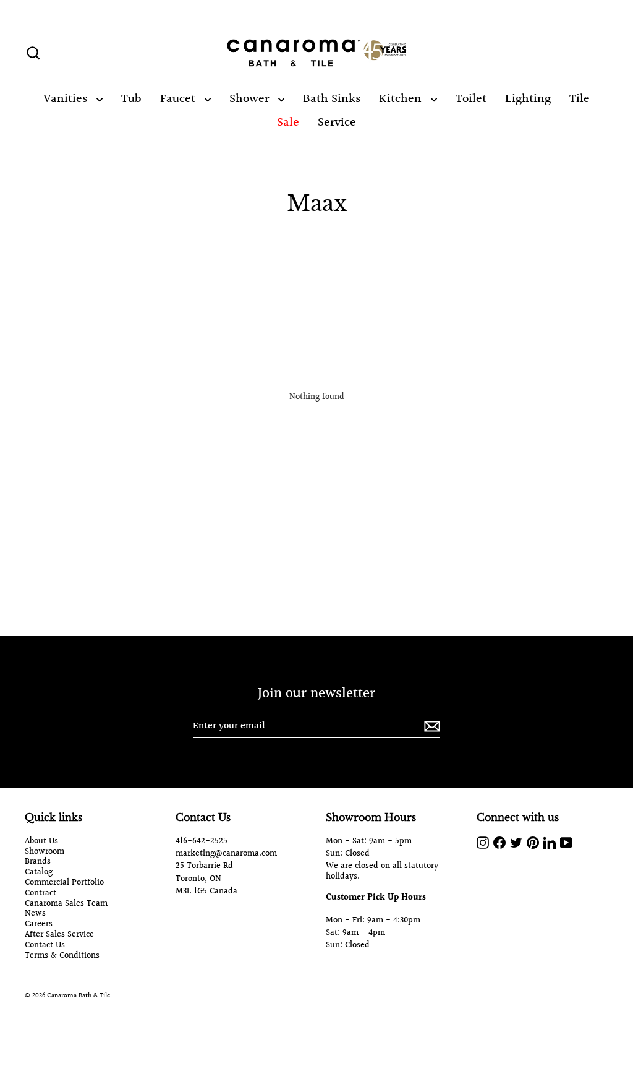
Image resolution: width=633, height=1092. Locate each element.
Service (337, 122)
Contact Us (45, 945)
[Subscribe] (430, 726)
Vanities (66, 99)
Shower (250, 99)
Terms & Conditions (62, 956)
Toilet (471, 99)
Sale (288, 122)
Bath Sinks (331, 99)
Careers (39, 924)
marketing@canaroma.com (226, 854)
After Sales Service (59, 935)
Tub (131, 99)
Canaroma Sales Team (66, 904)
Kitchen (402, 99)
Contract (40, 893)
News (35, 914)
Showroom (44, 852)
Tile (579, 99)
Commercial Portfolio (64, 883)
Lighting (528, 99)
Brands (38, 862)
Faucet (179, 99)
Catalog (39, 872)
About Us (41, 841)
